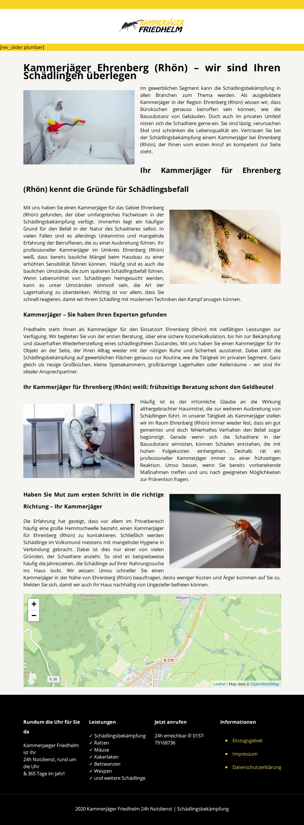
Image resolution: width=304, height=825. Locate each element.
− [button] (34, 615)
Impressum (245, 753)
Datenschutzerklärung (254, 767)
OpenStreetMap (265, 684)
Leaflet (219, 684)
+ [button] (34, 604)
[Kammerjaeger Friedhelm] (152, 26)
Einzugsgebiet (247, 740)
